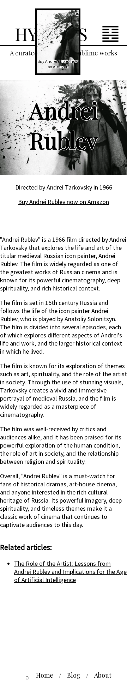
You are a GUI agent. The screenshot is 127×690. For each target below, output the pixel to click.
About (102, 675)
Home (44, 675)
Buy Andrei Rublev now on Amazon (63, 202)
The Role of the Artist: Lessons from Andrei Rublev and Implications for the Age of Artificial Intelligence (70, 571)
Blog (73, 675)
